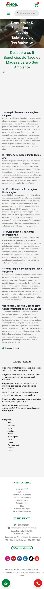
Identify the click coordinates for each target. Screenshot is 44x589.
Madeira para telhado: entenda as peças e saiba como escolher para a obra (21, 369)
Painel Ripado (13, 437)
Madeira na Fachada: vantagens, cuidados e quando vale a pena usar (21, 400)
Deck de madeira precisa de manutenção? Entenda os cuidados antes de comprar (21, 408)
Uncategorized (13, 445)
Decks (10, 423)
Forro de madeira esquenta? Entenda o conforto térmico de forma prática (20, 393)
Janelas (11, 431)
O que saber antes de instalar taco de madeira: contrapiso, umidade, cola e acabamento (19, 386)
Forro (10, 428)
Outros (10, 434)
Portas (10, 442)
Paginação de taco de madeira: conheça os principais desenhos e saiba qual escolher (21, 377)
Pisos (10, 439)
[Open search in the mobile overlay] (26, 13)
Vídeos (10, 451)
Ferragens (11, 425)
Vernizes (11, 448)
